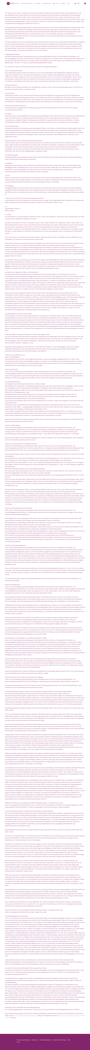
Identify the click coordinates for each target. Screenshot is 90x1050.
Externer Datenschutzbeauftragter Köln (26, 1015)
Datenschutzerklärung (23, 1040)
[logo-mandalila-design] (11, 3)
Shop (18, 1042)
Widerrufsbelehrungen (59, 1040)
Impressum (35, 1040)
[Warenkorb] (85, 3)
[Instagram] (78, 3)
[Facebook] (75, 3)
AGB (68, 1040)
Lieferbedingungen (45, 1040)
